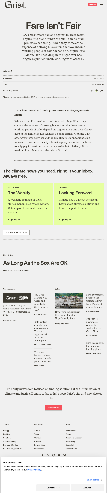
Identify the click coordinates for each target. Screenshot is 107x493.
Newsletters (71, 430)
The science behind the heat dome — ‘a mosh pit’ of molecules (42, 357)
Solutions (7, 438)
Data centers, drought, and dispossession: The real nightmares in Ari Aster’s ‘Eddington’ (41, 331)
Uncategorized (98, 84)
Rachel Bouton (9, 320)
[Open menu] (101, 4)
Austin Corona (92, 311)
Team (36, 434)
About (37, 430)
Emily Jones (91, 335)
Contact (37, 438)
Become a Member (74, 438)
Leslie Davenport (93, 353)
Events (68, 434)
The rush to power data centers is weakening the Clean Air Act (93, 325)
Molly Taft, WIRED (62, 323)
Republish (70, 445)
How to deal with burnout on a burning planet (95, 346)
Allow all (87, 487)
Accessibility (71, 449)
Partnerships (39, 445)
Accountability (9, 441)
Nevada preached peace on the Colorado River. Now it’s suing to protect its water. (95, 300)
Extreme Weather (10, 445)
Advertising (70, 441)
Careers (37, 441)
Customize (52, 487)
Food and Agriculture (12, 449)
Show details (93, 480)
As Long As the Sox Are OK (35, 262)
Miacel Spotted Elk (42, 345)
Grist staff (7, 71)
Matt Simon (39, 366)
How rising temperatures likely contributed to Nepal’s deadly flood (67, 315)
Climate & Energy (21, 270)
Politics (6, 434)
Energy (6, 430)
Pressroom (39, 449)
